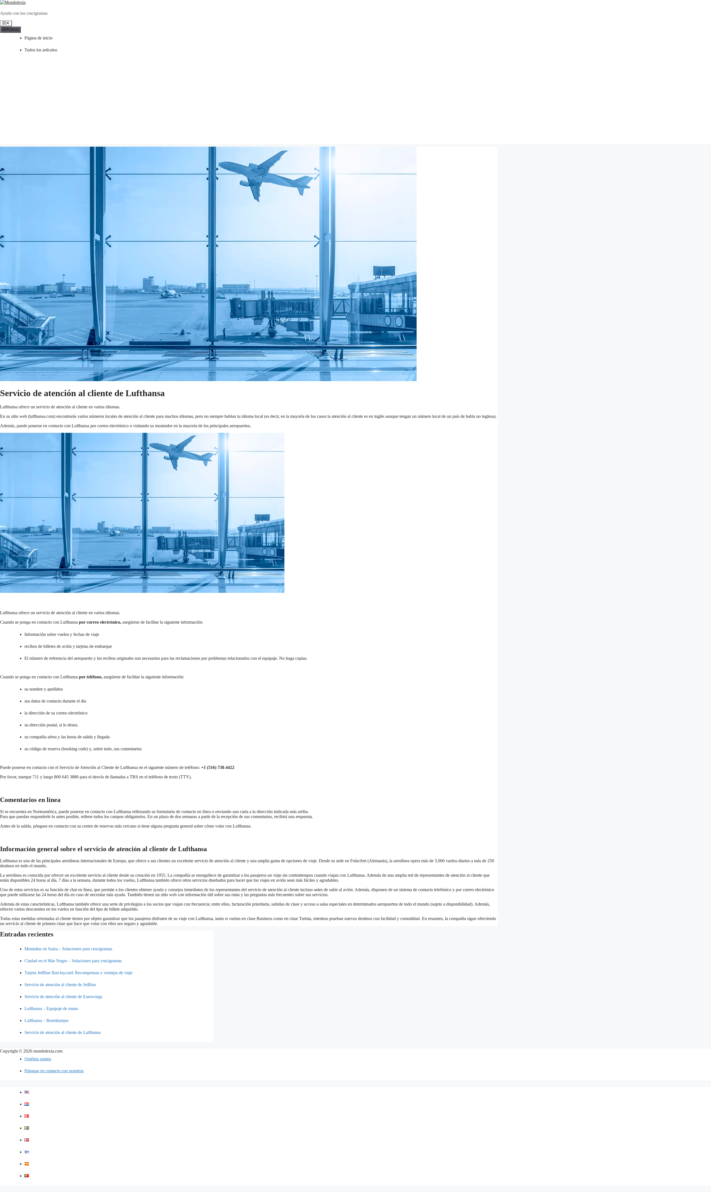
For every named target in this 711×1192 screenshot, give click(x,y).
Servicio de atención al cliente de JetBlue (60, 984)
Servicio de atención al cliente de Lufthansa (62, 1032)
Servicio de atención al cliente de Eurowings (63, 996)
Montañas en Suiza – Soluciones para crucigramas (68, 948)
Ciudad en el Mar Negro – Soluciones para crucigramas (73, 960)
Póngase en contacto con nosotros (54, 1070)
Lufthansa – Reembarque (46, 1020)
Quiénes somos (37, 1058)
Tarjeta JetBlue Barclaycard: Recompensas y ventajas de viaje (78, 972)
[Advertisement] (355, 105)
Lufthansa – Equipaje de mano (51, 1008)
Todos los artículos (40, 50)
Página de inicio (38, 38)
